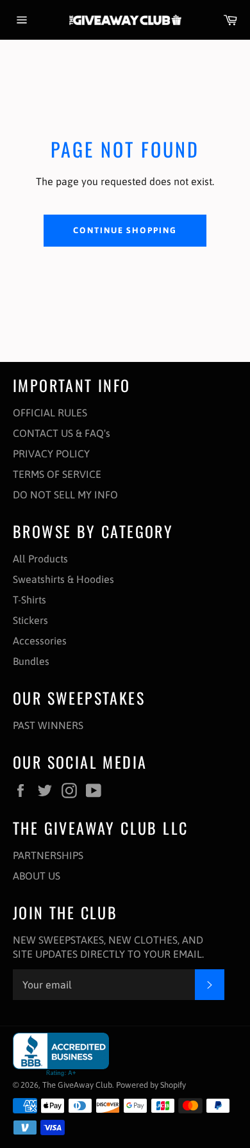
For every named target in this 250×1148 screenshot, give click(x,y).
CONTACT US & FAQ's (61, 433)
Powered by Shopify (151, 1085)
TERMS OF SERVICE (57, 474)
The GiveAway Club (77, 1085)
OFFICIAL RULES (50, 412)
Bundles (31, 661)
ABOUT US (36, 876)
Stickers (30, 620)
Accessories (40, 640)
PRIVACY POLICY (51, 453)
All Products (40, 558)
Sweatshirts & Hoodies (63, 579)
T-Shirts (29, 599)
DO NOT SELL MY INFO (65, 494)
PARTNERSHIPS (48, 855)
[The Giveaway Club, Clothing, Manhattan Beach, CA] (61, 1055)
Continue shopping (125, 230)
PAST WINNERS (48, 725)
